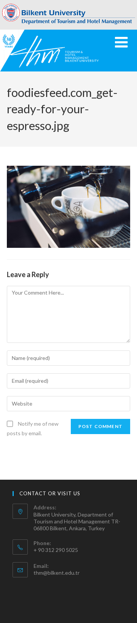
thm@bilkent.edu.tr (56, 572)
